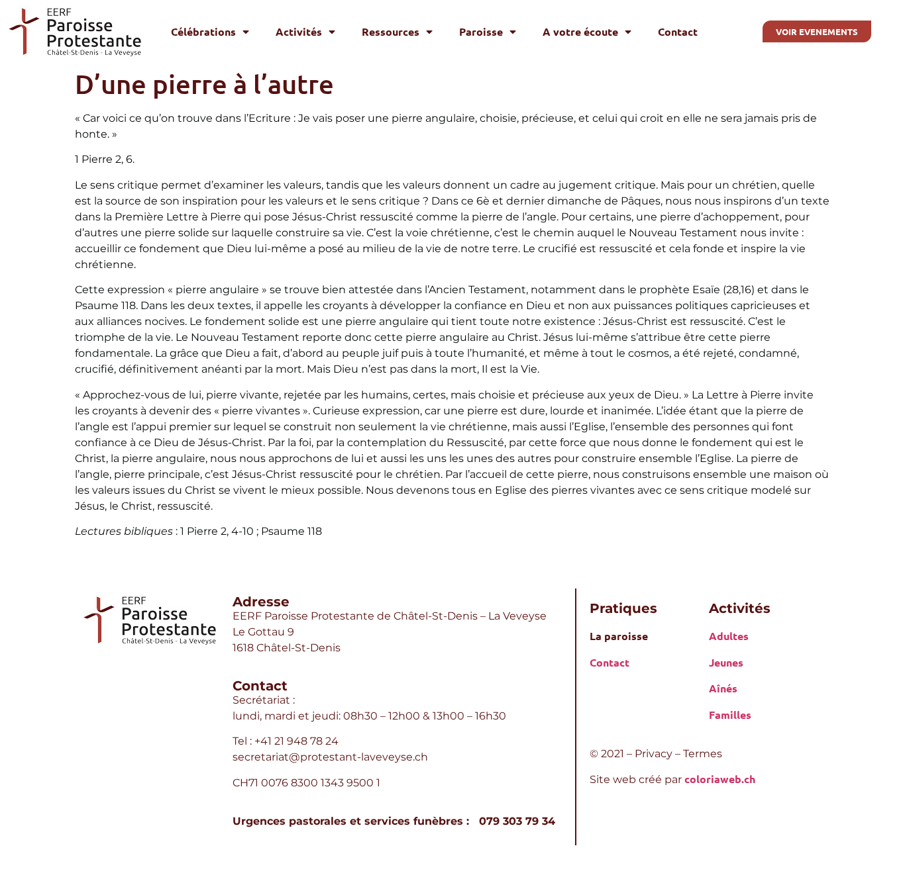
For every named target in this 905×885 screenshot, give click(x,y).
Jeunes (726, 662)
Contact (678, 31)
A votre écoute (580, 31)
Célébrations (203, 31)
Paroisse (481, 31)
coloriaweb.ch (719, 779)
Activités (299, 31)
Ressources (390, 31)
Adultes (729, 636)
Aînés (723, 688)
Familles (730, 715)
